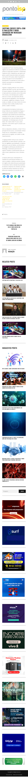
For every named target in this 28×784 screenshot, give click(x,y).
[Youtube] (16, 1)
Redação (6, 40)
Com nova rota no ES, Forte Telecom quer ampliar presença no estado (13, 438)
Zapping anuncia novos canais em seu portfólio (11, 337)
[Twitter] (13, 1)
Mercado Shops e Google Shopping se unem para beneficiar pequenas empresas (13, 459)
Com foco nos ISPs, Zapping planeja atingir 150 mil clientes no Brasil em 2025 (7, 199)
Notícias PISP (5, 26)
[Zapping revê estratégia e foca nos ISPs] (12, 272)
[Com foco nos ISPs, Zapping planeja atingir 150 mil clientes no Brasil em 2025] (12, 309)
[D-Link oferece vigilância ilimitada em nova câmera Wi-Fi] (12, 471)
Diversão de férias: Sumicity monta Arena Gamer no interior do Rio (12, 387)
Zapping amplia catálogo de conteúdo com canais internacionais (19, 189)
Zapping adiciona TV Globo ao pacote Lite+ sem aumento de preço (7, 189)
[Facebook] (8, 1)
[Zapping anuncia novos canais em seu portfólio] (12, 328)
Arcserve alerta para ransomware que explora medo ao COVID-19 (12, 408)
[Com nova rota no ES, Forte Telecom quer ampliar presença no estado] (12, 424)
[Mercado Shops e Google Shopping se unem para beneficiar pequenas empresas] (12, 449)
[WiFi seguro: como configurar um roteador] (12, 359)
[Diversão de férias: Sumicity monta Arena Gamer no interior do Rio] (12, 378)
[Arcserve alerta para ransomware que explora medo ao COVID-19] (12, 399)
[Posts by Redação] (3, 40)
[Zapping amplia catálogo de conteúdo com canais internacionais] (12, 290)
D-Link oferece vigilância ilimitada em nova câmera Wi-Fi (13, 480)
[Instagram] (11, 1)
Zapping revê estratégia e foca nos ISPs (12, 280)
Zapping (5, 214)
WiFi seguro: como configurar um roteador (13, 368)
